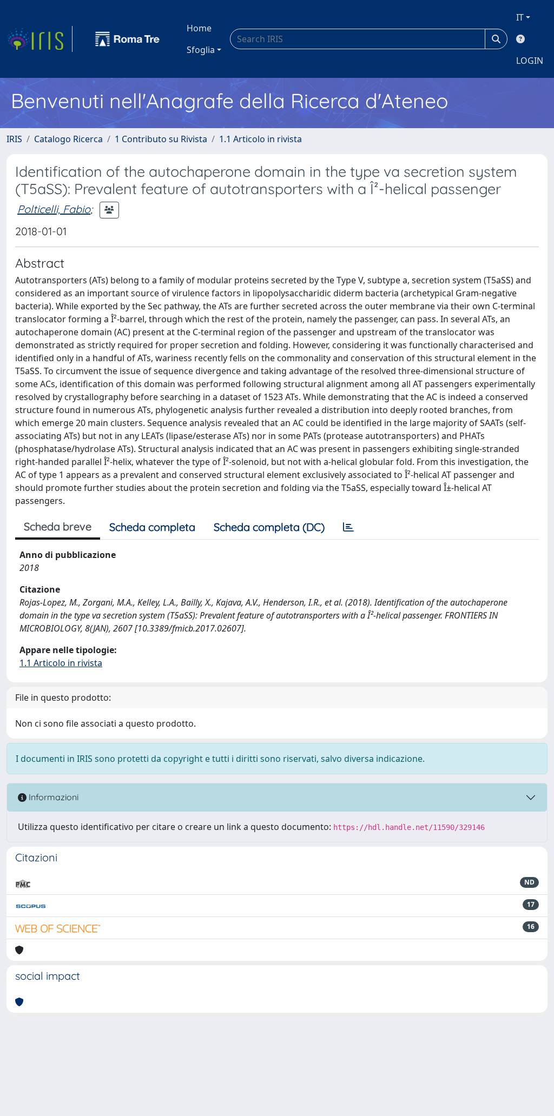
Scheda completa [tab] (152, 527)
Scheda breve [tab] (57, 526)
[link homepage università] (127, 39)
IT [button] (520, 17)
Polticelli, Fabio (53, 209)
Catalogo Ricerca (68, 139)
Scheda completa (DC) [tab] (269, 527)
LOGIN (529, 61)
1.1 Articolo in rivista (260, 139)
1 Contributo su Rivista (161, 139)
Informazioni (52, 797)
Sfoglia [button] (201, 50)
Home (199, 28)
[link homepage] (39, 39)
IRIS (14, 139)
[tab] (348, 527)
